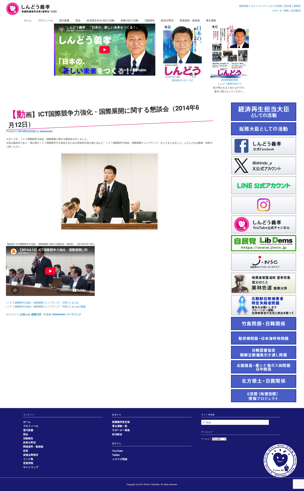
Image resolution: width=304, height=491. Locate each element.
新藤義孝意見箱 (121, 422)
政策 (25, 450)
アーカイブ (206, 438)
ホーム (28, 20)
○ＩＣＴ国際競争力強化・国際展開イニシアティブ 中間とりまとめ (42, 302)
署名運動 (211, 20)
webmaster (46, 131)
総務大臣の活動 (129, 20)
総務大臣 (36, 314)
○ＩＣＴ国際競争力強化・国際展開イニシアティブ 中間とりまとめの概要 (46, 306)
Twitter (116, 455)
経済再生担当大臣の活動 (100, 20)
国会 (78, 20)
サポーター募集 (280, 10)
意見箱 (287, 5)
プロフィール (45, 20)
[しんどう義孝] (33, 14)
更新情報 (244, 5)
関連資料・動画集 (190, 20)
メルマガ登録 (275, 5)
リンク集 (28, 459)
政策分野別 (167, 20)
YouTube (117, 451)
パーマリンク (73, 314)
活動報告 (150, 20)
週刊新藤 (64, 20)
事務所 (297, 5)
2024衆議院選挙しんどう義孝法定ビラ (230, 81)
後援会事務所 (30, 455)
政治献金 (296, 10)
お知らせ (25, 314)
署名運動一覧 (119, 426)
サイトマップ (258, 5)
